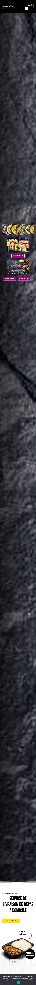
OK (18, 982)
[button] (26, 8)
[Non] (34, 980)
